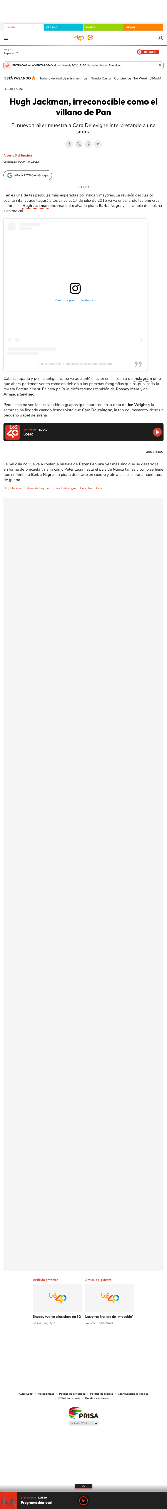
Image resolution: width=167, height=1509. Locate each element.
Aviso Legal (26, 1393)
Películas (86, 488)
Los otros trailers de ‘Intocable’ (109, 1316)
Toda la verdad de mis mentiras (63, 78)
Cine (19, 89)
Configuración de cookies (133, 1393)
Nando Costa (101, 78)
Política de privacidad (72, 1393)
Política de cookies (101, 1393)
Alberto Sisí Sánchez (17, 155)
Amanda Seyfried (38, 488)
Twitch (100, 1340)
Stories (109, 1340)
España (9, 53)
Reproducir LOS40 (157, 432)
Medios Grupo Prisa (83, 1423)
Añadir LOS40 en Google (31, 175)
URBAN (130, 27)
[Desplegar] (83, 1486)
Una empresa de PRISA (83, 1412)
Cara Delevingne (65, 488)
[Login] (161, 38)
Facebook (69, 144)
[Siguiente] (160, 78)
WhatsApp (88, 144)
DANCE (90, 27)
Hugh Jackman (13, 488)
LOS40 (11, 27)
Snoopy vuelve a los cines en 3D (57, 1316)
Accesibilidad (46, 1393)
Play (83, 1501)
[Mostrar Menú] (6, 38)
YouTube (74, 1340)
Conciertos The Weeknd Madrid (138, 78)
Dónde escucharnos (97, 1398)
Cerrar (160, 65)
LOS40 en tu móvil (69, 1398)
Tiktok (66, 1340)
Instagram (57, 1340)
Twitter (79, 144)
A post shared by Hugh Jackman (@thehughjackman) (75, 363)
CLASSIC (51, 27)
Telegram (98, 144)
